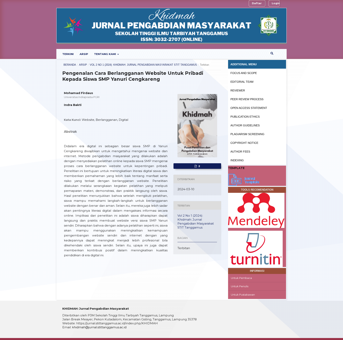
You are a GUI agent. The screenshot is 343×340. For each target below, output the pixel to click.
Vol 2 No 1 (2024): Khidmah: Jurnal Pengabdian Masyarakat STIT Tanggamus (143, 64)
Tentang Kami (105, 54)
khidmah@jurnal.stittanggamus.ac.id (99, 327)
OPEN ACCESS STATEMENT (248, 107)
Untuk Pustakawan (243, 294)
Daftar (257, 3)
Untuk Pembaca (241, 277)
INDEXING (237, 160)
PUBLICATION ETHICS (245, 116)
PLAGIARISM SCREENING (247, 134)
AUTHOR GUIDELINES (245, 125)
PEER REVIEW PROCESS (246, 99)
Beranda (70, 64)
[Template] (244, 179)
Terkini (68, 54)
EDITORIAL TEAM (241, 81)
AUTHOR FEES (240, 151)
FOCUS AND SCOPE (243, 73)
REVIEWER (237, 90)
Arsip (84, 54)
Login (276, 3)
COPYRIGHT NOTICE (244, 142)
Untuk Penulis (239, 286)
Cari (276, 53)
